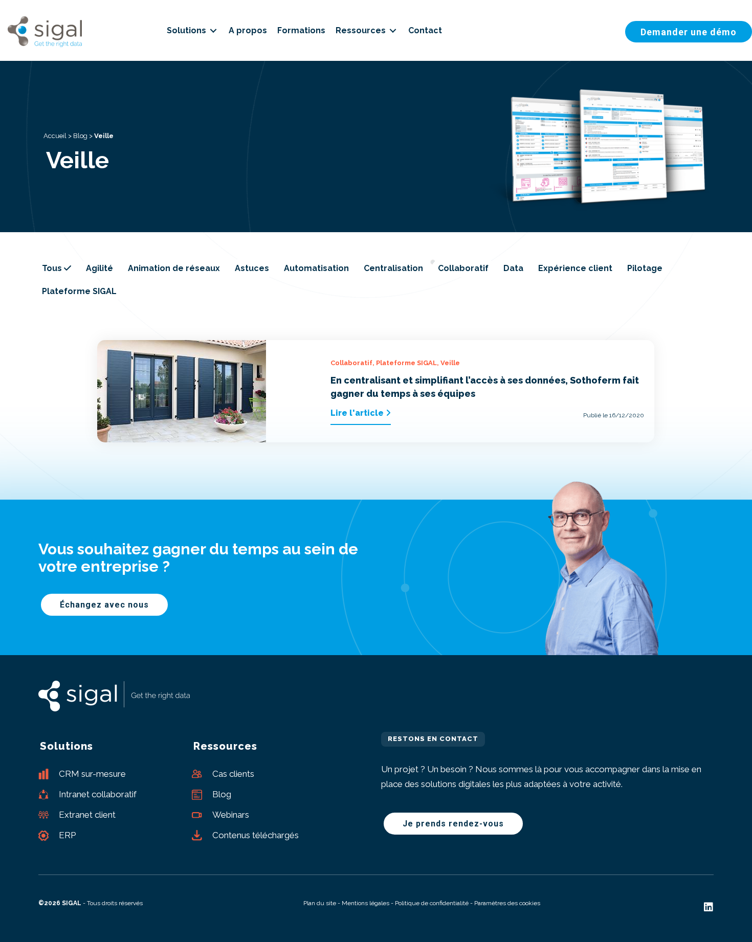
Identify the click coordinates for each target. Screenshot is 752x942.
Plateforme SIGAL (406, 363)
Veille (450, 363)
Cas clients (233, 774)
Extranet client (87, 815)
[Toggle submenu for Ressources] (393, 30)
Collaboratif (351, 363)
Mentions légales (365, 903)
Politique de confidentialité (432, 903)
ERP (67, 835)
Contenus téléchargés (255, 835)
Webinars (230, 815)
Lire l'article (358, 413)
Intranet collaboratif (98, 794)
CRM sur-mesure (92, 774)
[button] (688, 31)
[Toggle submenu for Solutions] (213, 30)
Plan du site (319, 903)
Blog (80, 136)
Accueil (55, 136)
